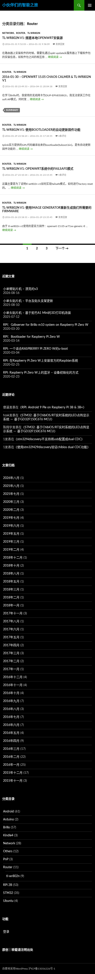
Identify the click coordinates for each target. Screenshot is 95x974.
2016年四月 (11, 741)
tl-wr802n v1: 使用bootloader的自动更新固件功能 (41, 129)
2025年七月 (11, 494)
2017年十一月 (13, 613)
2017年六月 (11, 629)
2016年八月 (11, 709)
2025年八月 (11, 486)
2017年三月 (11, 653)
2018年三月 (11, 589)
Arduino (8, 819)
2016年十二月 (13, 677)
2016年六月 (11, 725)
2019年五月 (11, 533)
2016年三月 (11, 748)
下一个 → (61, 248)
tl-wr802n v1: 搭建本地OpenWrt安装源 (32, 38)
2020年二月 (11, 509)
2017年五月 (11, 637)
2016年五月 (11, 733)
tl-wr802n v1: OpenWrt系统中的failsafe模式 (37, 168)
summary (12, 110)
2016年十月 (11, 693)
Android (8, 811)
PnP (5, 859)
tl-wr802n (33, 33)
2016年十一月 (13, 685)
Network (8, 33)
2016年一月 (11, 764)
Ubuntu (8, 901)
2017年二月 (11, 661)
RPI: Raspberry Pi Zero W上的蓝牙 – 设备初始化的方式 (40, 372)
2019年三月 (11, 541)
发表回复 (60, 44)
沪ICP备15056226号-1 (41, 968)
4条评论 (62, 136)
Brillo (6, 827)
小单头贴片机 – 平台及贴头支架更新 (28, 301)
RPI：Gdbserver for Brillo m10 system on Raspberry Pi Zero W (45, 324)
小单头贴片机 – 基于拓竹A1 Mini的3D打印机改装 (37, 312)
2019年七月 (11, 517)
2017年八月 (11, 621)
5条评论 (62, 175)
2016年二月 (11, 756)
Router (20, 33)
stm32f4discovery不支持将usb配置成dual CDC (49, 439)
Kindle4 (8, 835)
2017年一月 (11, 669)
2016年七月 (11, 717)
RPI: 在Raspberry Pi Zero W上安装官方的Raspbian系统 (40, 360)
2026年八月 (11, 478)
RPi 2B (7, 885)
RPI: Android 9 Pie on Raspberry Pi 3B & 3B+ (52, 407)
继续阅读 (55, 57)
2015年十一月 (13, 780)
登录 (6, 931)
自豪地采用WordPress (15, 968)
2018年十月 (11, 565)
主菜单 (89, 5)
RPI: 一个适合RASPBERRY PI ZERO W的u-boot (35, 348)
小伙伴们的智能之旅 (20, 5)
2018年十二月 (13, 557)
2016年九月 (11, 701)
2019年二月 (11, 549)
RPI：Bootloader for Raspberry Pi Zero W (31, 336)
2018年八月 (11, 573)
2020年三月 (11, 501)
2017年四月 (11, 645)
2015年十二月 (13, 772)
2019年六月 (11, 525)
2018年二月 (11, 597)
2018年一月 (11, 605)
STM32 (8, 893)
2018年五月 (11, 581)
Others (7, 851)
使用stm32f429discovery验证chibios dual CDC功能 (52, 447)
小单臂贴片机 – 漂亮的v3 (20, 289)
